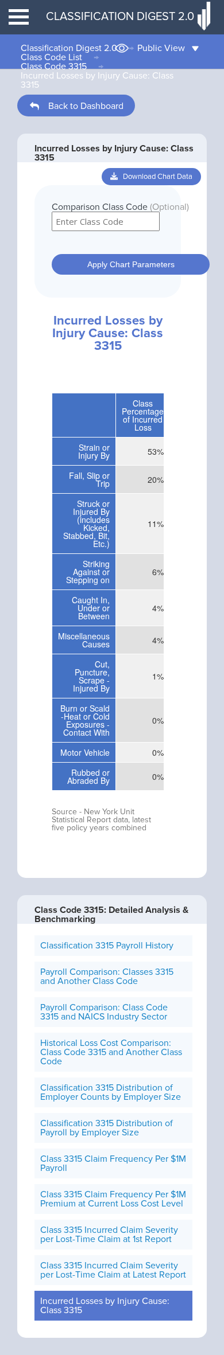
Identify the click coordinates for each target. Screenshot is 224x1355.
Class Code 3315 (54, 66)
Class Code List (51, 57)
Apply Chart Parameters (131, 264)
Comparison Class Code (120, 207)
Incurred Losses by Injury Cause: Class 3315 (97, 80)
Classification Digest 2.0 (69, 48)
